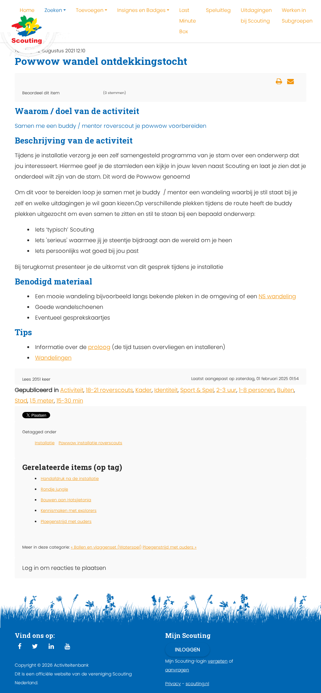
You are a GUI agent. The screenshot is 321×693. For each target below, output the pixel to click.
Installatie (45, 443)
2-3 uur (226, 390)
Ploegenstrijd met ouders (66, 521)
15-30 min (69, 400)
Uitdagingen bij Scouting (256, 15)
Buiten (285, 390)
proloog (99, 347)
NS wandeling (277, 296)
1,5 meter (42, 400)
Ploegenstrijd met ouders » (170, 547)
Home (27, 10)
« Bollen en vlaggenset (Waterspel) (106, 547)
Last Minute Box (187, 21)
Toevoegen (89, 10)
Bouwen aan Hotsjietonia (66, 500)
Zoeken (53, 10)
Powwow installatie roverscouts (90, 443)
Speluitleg (218, 10)
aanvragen (177, 670)
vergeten (218, 661)
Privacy (173, 683)
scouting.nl (197, 683)
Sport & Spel (197, 390)
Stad (21, 400)
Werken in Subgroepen (297, 15)
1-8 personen (257, 390)
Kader (143, 390)
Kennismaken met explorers (69, 510)
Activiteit (71, 390)
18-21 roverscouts (109, 390)
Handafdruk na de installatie (70, 479)
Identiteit (166, 390)
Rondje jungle (54, 489)
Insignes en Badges (141, 10)
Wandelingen (53, 358)
